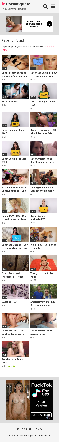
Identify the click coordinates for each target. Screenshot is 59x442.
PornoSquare (17, 3)
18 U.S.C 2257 (24, 429)
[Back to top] (53, 435)
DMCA (39, 429)
